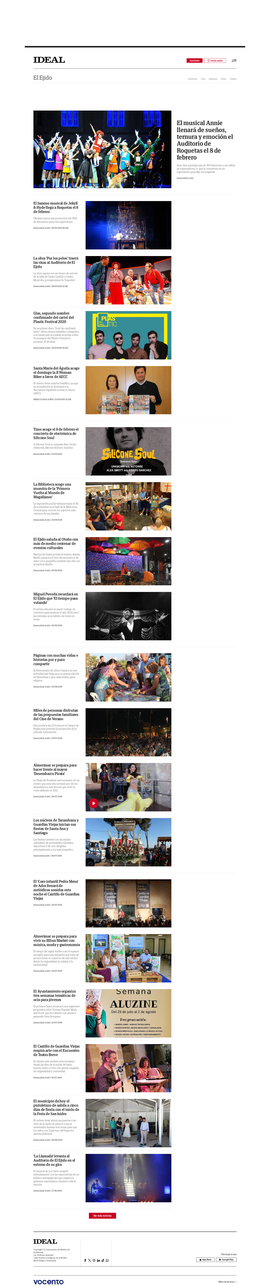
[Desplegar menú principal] (234, 60)
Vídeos (233, 78)
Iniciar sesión (216, 60)
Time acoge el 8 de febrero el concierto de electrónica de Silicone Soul (56, 433)
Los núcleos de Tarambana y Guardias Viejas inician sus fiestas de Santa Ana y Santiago (56, 826)
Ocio (203, 78)
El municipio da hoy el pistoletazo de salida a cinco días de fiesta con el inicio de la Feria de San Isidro (56, 1107)
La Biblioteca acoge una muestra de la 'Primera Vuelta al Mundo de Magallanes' (52, 490)
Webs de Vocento (226, 1281)
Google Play (227, 1259)
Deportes (213, 78)
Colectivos (192, 78)
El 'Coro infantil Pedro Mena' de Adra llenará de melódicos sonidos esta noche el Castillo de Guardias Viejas (56, 890)
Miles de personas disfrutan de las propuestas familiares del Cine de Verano (55, 714)
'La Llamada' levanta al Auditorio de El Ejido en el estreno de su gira (54, 1160)
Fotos (223, 78)
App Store (206, 1259)
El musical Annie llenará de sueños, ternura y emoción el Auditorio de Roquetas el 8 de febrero (205, 140)
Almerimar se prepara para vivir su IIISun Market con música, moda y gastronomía (56, 940)
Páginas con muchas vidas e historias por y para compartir (55, 659)
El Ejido (42, 77)
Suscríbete (194, 60)
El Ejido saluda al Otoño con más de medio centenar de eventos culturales (55, 543)
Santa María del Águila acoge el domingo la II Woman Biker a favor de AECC (56, 372)
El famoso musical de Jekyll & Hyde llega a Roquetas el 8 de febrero (55, 207)
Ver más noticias (102, 1215)
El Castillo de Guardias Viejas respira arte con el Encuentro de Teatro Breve (56, 1050)
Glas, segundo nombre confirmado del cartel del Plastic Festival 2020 (53, 317)
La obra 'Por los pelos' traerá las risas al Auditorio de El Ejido (55, 262)
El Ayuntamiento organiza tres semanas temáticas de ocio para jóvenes (54, 995)
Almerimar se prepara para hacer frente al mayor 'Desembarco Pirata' (55, 769)
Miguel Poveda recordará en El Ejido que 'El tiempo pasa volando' (55, 598)
